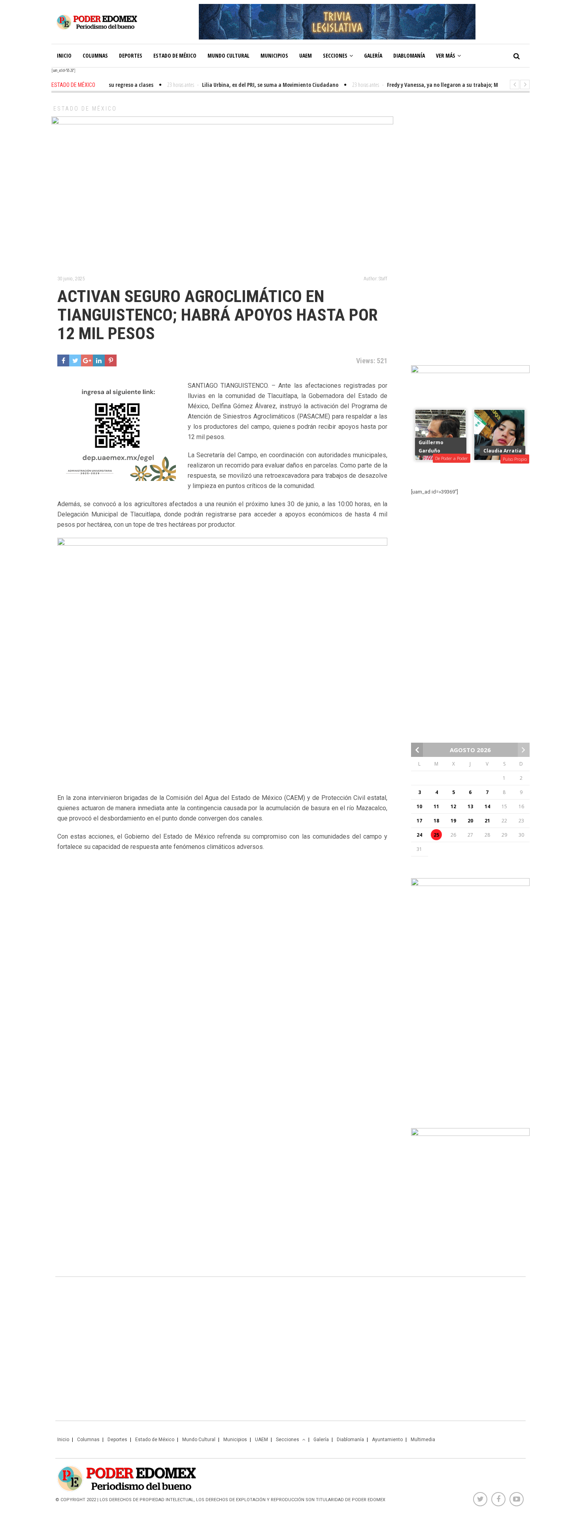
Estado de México (174, 55)
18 (436, 820)
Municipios (274, 55)
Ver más (445, 55)
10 (419, 806)
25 (436, 835)
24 (419, 835)
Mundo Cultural (228, 55)
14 (487, 806)
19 (453, 820)
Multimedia (423, 1439)
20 (470, 820)
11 (436, 806)
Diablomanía (409, 55)
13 (470, 806)
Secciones (335, 55)
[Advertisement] (470, 225)
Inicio (64, 55)
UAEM (305, 55)
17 (419, 820)
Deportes (130, 55)
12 (453, 806)
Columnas (95, 55)
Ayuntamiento (387, 1439)
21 (487, 820)
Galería (373, 55)
